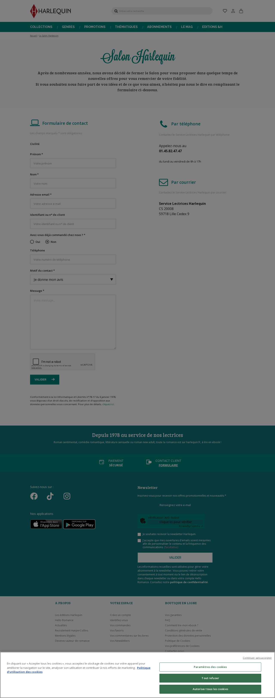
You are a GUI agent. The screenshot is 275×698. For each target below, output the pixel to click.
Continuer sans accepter (257, 657)
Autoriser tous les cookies (210, 689)
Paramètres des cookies (210, 667)
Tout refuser (210, 678)
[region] (137, 675)
